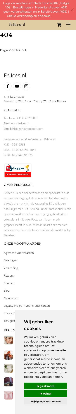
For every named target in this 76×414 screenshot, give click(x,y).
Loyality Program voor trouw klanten (27, 305)
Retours (9, 275)
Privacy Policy (12, 313)
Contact (9, 283)
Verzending (11, 268)
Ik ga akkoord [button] (45, 386)
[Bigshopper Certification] (18, 176)
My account (11, 298)
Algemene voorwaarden (19, 253)
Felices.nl (12, 96)
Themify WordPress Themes (50, 101)
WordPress (24, 101)
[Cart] (59, 24)
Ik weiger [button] (45, 393)
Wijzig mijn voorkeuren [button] (46, 401)
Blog (6, 290)
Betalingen (10, 260)
